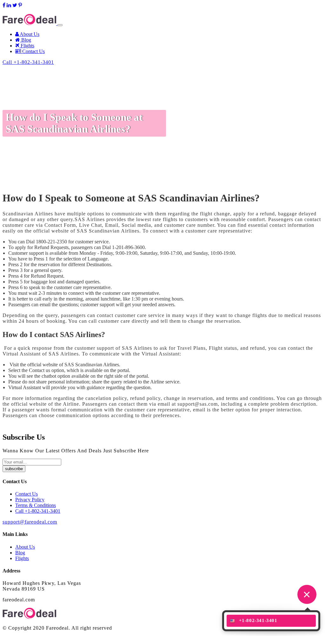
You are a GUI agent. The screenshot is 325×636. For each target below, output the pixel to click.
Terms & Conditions (35, 505)
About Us (29, 34)
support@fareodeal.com (26, 11)
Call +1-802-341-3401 (28, 62)
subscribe (14, 468)
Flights (26, 45)
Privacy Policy (29, 499)
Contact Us (33, 51)
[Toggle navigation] (60, 25)
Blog (25, 40)
